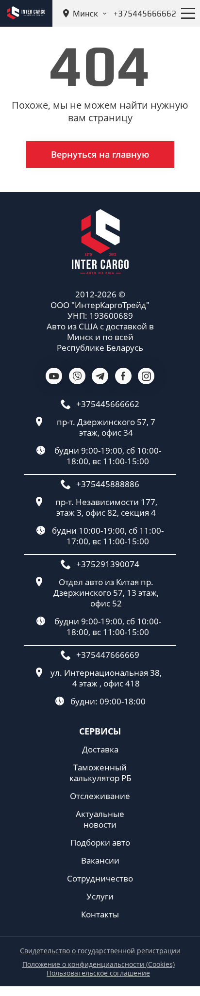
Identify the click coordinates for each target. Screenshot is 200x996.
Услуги (100, 896)
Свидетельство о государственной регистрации (100, 951)
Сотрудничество (100, 878)
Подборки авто (100, 842)
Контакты (100, 914)
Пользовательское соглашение (98, 973)
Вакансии (100, 860)
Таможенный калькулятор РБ (100, 773)
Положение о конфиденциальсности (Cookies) (98, 964)
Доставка (100, 749)
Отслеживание (100, 796)
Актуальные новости (100, 819)
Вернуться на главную (100, 154)
